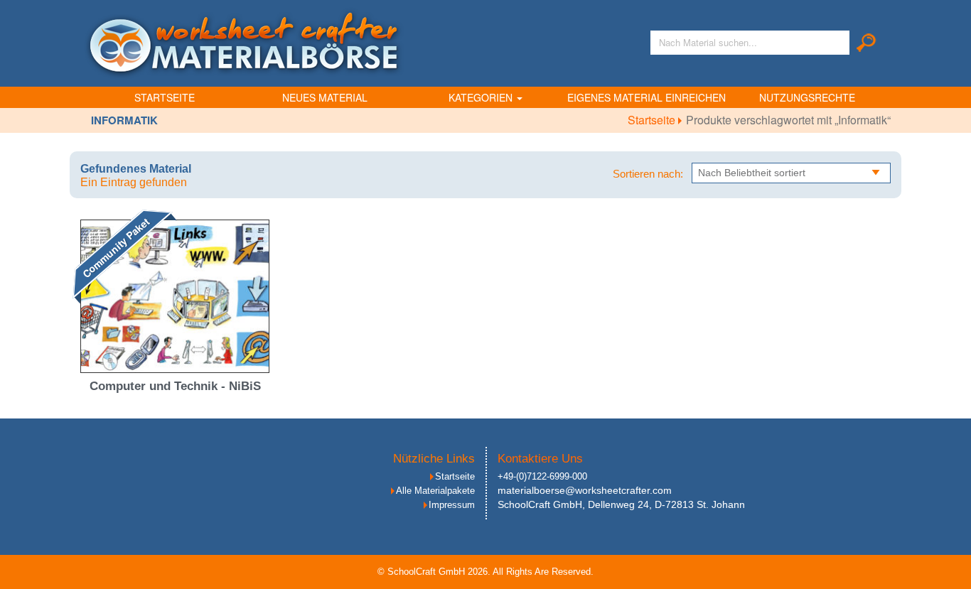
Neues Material (325, 97)
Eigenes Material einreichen (646, 97)
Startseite (164, 97)
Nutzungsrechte (807, 97)
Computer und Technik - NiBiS (175, 386)
